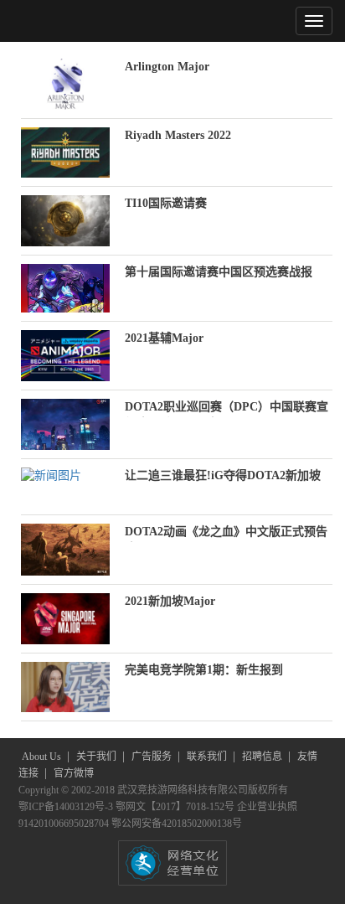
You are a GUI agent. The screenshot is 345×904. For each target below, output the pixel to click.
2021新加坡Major (170, 601)
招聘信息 (263, 756)
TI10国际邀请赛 (166, 203)
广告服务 (152, 756)
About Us (43, 756)
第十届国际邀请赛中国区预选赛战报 (218, 272)
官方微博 (74, 773)
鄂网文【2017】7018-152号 (176, 807)
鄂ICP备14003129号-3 (67, 807)
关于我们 (97, 756)
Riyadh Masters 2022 (178, 135)
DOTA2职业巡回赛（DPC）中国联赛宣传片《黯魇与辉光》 (226, 408)
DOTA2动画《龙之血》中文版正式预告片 (226, 533)
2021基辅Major (164, 338)
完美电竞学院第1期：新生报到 (204, 670)
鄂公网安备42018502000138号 (176, 823)
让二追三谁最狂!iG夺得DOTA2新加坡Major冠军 (223, 477)
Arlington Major (167, 66)
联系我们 (208, 756)
